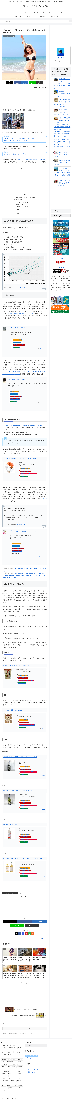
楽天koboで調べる (15, 399)
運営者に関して (32, 1072)
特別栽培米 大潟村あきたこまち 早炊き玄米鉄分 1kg (18, 665)
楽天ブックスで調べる (19, 345)
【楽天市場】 (61, 258)
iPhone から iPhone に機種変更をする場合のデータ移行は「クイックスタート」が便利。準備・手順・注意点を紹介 (62, 144)
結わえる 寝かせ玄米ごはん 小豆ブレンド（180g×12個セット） (21, 459)
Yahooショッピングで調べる (28, 473)
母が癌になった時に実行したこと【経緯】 (16, 140)
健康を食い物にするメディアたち (17, 379)
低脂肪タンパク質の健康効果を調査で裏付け (16, 154)
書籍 (16, 893)
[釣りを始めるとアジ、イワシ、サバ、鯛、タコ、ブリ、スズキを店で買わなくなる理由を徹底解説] (56, 169)
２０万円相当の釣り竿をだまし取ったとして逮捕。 (62, 162)
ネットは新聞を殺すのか (18, 327)
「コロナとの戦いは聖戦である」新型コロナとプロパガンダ (62, 183)
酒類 (18, 213)
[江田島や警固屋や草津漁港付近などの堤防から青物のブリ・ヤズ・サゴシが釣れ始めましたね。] (56, 100)
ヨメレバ (40, 348)
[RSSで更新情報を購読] (32, 933)
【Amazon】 (60, 267)
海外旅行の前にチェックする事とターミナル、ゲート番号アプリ (62, 112)
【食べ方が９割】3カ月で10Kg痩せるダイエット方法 (19, 138)
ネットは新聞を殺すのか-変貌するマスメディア (21, 313)
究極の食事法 (19, 199)
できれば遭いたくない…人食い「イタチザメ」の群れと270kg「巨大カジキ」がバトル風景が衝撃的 (62, 83)
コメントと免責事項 (33, 1069)
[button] (70, 21)
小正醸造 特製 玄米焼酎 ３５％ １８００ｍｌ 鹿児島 (20, 757)
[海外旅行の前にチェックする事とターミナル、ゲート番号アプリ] (56, 110)
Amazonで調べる (17, 340)
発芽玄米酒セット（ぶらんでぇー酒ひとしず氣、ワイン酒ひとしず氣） (23, 858)
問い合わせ (30, 1058)
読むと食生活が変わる (22, 202)
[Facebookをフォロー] (19, 933)
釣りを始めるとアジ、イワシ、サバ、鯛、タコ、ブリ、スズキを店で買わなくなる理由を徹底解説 (62, 173)
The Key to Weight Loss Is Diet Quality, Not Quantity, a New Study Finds (26, 425)
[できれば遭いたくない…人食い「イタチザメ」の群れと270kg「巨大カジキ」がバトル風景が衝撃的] (56, 79)
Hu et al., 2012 (21, 287)
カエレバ (43, 477)
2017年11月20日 (21, 524)
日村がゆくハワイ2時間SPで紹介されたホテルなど (62, 94)
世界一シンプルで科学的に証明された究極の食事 (32, 159)
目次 (22, 194)
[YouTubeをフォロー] (26, 933)
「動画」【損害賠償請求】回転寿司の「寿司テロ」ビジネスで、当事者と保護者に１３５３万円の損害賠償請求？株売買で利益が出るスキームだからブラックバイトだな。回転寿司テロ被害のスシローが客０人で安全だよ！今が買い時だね (62, 127)
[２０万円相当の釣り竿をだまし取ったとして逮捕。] (56, 160)
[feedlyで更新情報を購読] (29, 933)
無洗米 (18, 209)
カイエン (61, 57)
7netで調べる (16, 347)
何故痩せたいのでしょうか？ (23, 204)
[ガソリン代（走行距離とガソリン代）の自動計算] (56, 152)
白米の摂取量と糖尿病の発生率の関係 (25, 197)
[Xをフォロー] (16, 933)
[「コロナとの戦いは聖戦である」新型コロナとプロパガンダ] (56, 181)
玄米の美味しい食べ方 (22, 206)
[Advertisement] (13, 98)
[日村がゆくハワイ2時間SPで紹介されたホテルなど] (56, 92)
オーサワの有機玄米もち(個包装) (12, 710)
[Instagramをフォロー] (23, 933)
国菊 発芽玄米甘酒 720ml (10, 824)
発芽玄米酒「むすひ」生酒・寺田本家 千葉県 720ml (18, 790)
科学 (21, 893)
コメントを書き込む (24, 1029)
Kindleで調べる (17, 342)
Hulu (33, 304)
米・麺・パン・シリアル (8, 893)
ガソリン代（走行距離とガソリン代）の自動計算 (62, 154)
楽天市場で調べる (25, 471)
